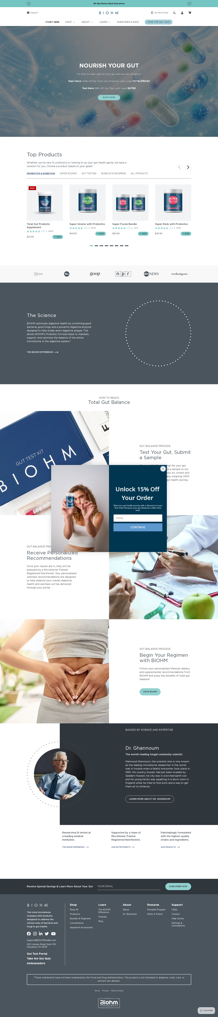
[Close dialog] (163, 468)
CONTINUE (138, 527)
